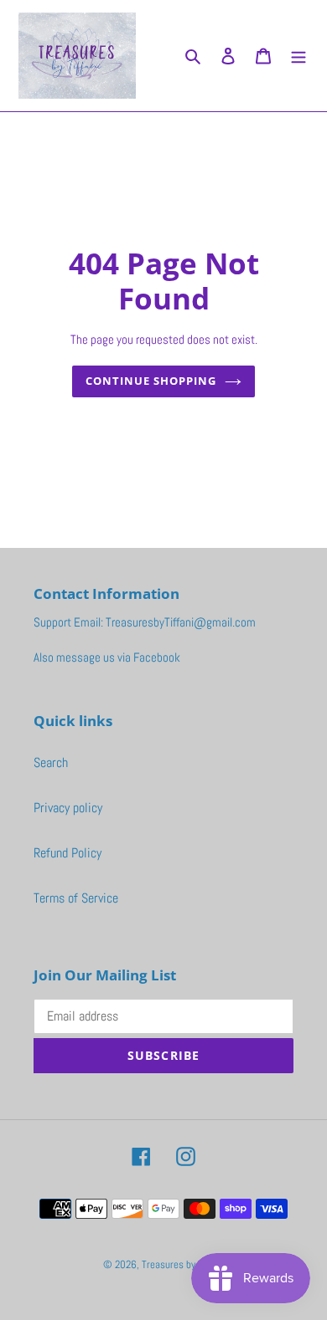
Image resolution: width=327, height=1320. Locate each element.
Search (51, 762)
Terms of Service (76, 898)
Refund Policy (67, 853)
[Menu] (298, 55)
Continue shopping (151, 380)
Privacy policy (68, 807)
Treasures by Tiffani (183, 1264)
